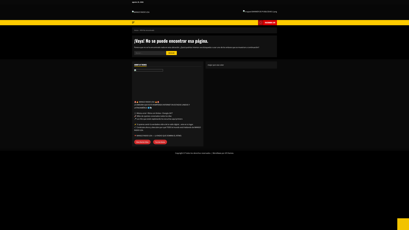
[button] (133, 22)
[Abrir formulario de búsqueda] (255, 23)
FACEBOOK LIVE (270, 22)
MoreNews (217, 153)
